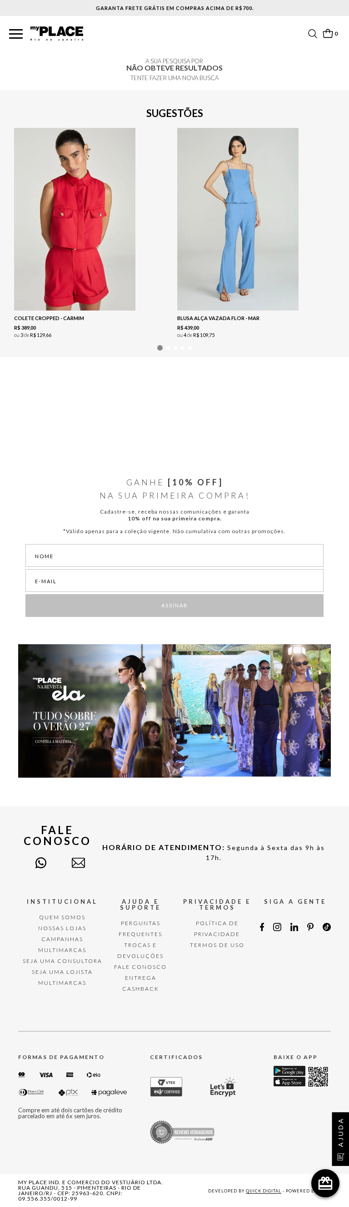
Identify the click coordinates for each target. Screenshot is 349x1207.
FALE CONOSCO (140, 966)
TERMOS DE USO (217, 945)
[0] (327, 33)
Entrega (140, 977)
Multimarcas (62, 950)
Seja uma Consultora (62, 960)
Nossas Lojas (62, 928)
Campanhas (62, 939)
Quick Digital (263, 1190)
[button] (16, 34)
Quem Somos (62, 917)
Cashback (140, 988)
